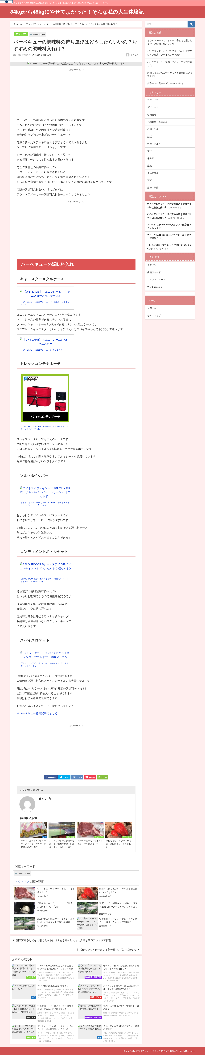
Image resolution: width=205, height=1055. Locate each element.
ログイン (151, 265)
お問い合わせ (154, 308)
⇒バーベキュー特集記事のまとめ (37, 713)
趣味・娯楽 (153, 187)
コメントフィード (156, 279)
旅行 (149, 151)
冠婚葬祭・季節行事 (157, 122)
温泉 (149, 166)
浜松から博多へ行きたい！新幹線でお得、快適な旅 (106, 949)
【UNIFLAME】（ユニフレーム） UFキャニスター (42, 350)
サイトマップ (154, 316)
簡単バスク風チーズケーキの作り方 (165, 83)
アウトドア (21, 34)
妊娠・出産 (153, 129)
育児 (149, 180)
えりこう (135, 55)
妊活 (149, 136)
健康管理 (151, 115)
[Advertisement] (76, 93)
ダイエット (153, 107)
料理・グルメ (154, 144)
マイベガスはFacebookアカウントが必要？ (169, 224)
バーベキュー (39, 35)
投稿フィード (154, 272)
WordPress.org (155, 287)
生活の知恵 (153, 173)
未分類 (150, 158)
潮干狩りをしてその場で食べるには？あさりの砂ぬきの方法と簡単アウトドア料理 (63, 940)
